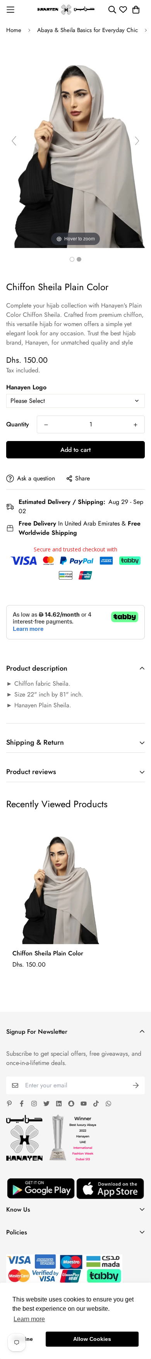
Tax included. (23, 370)
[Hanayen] (66, 10)
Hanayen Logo (26, 387)
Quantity (17, 424)
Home (13, 30)
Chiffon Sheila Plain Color (47, 953)
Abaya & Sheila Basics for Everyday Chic (87, 30)
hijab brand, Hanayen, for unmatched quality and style (71, 338)
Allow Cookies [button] (92, 1339)
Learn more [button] (29, 1319)
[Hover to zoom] (75, 143)
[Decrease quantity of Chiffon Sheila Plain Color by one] (46, 425)
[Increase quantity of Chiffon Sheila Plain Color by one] (135, 425)
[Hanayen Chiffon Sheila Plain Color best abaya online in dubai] (72, 259)
